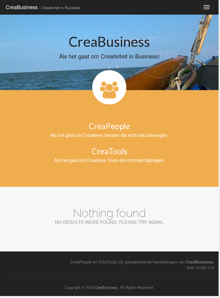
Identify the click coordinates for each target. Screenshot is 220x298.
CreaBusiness (43, 7)
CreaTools (109, 151)
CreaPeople (109, 126)
